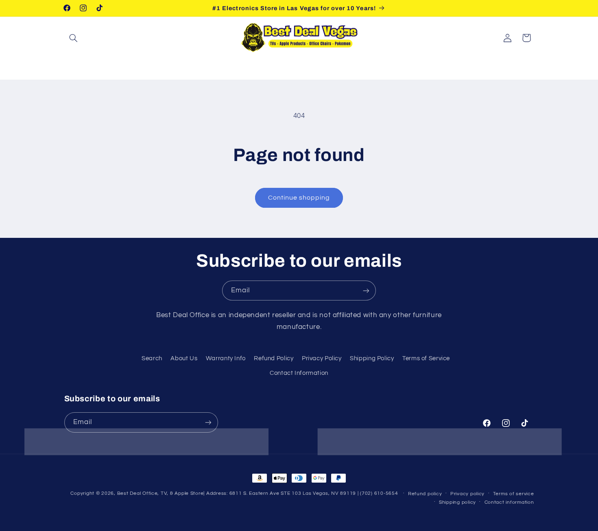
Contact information (509, 502)
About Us (183, 358)
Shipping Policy (372, 358)
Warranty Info (226, 358)
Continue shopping (299, 197)
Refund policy (425, 494)
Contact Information (299, 373)
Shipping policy (457, 502)
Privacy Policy (322, 358)
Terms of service (513, 494)
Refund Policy (273, 358)
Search (152, 358)
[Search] (73, 37)
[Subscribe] (366, 290)
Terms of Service (426, 358)
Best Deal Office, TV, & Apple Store (160, 493)
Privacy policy (467, 494)
